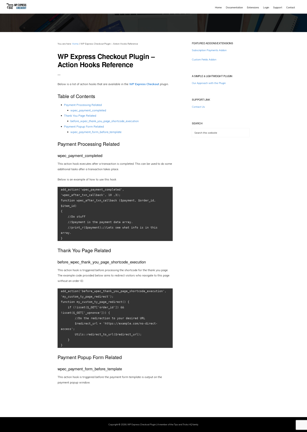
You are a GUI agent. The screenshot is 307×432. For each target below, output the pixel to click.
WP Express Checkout (17, 6)
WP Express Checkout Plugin (141, 424)
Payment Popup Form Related (84, 126)
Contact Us (198, 106)
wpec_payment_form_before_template (96, 132)
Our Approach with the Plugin (209, 83)
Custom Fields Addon (204, 59)
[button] (299, 5)
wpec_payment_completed (88, 110)
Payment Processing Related (83, 105)
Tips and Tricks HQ (183, 424)
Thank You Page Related (80, 115)
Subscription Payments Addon (209, 50)
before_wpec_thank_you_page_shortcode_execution (104, 121)
